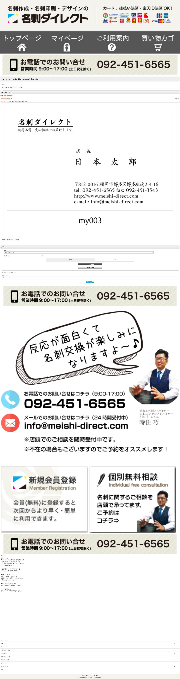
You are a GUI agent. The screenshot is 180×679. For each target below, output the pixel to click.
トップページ (4, 640)
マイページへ (4, 646)
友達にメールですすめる (8, 277)
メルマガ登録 (4, 666)
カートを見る (4, 643)
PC (97, 675)
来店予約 (3, 555)
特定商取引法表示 (5, 656)
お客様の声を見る (5, 650)
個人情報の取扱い (5, 660)
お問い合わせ (5, 275)
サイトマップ (4, 663)
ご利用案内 (4, 653)
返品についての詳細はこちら (9, 272)
